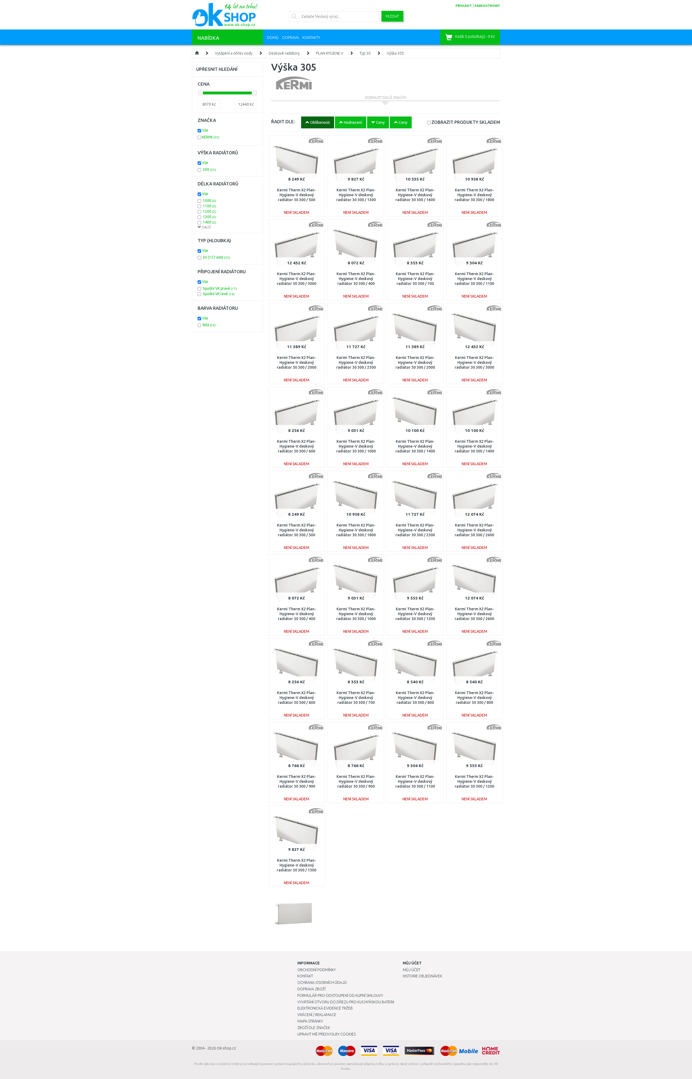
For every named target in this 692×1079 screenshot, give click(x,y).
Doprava (290, 37)
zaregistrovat (487, 5)
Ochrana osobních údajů (322, 982)
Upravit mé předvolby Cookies (326, 1034)
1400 (209, 222)
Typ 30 (365, 53)
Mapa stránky (310, 1021)
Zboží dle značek (313, 1027)
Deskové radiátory (284, 53)
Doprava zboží (311, 989)
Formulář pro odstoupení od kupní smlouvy (340, 995)
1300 (209, 217)
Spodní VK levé (219, 294)
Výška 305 (395, 53)
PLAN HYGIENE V (329, 53)
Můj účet (411, 970)
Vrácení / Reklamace (316, 1015)
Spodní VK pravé (220, 288)
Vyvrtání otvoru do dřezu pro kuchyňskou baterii (345, 1002)
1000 (209, 200)
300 (209, 169)
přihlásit (463, 5)
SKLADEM (465, 122)
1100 (209, 206)
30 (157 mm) (216, 257)
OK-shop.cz (226, 1048)
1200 (209, 211)
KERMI (210, 137)
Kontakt (305, 976)
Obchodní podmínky (316, 970)
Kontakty (311, 37)
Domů (273, 37)
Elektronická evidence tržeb (325, 1008)
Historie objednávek (422, 976)
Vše (205, 130)
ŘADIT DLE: (283, 121)
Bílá (209, 325)
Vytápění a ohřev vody (233, 53)
